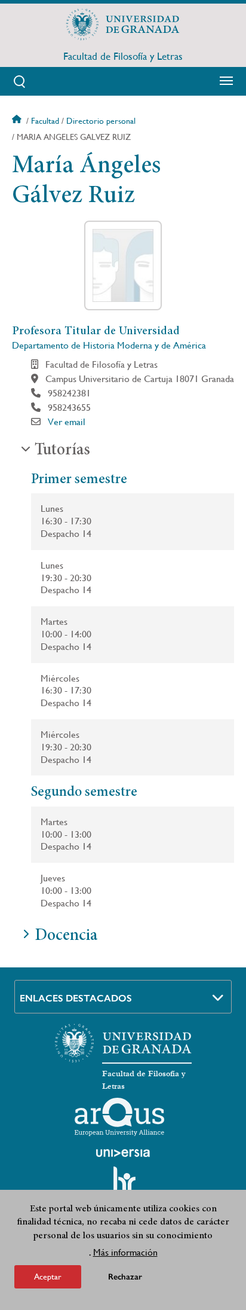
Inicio (18, 121)
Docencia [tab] (66, 936)
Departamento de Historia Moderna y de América (109, 345)
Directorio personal (101, 121)
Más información (125, 1252)
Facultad (45, 121)
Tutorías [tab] (62, 450)
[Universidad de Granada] (123, 24)
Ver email (66, 421)
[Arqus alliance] (119, 1117)
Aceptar (47, 1276)
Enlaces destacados (76, 998)
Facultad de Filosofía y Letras (123, 56)
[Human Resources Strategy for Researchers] (123, 1185)
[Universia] (123, 1152)
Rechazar (125, 1277)
